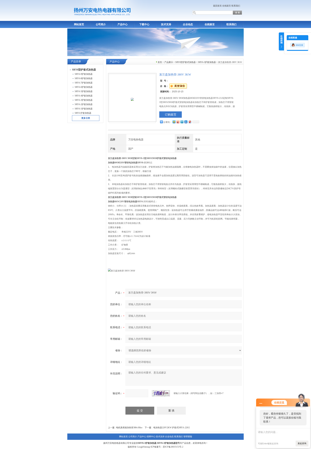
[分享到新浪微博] (178, 122)
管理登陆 (187, 436)
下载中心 (144, 24)
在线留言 (226, 6)
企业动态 (188, 24)
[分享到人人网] (186, 122)
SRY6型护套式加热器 (185, 62)
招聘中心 (151, 436)
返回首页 (217, 6)
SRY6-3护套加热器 (207, 62)
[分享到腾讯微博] (182, 122)
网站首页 (79, 24)
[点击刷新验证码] (161, 393)
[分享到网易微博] (190, 122)
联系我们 (235, 6)
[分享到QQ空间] (174, 122)
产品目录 (76, 61)
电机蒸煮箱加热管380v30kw (129, 427)
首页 (160, 62)
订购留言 (170, 114)
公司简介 (101, 24)
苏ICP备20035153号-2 (173, 447)
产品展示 (168, 62)
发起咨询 (302, 443)
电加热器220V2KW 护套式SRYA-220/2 (171, 427)
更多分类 (85, 118)
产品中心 (123, 24)
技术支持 (166, 24)
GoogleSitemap (143, 447)
